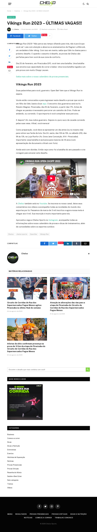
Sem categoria (12, 480)
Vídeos (9, 488)
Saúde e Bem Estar (14, 476)
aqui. (45, 103)
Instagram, (53, 220)
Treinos (10, 484)
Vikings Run (44, 234)
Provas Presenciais (14, 465)
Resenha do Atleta (14, 472)
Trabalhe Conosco (64, 518)
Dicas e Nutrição (13, 446)
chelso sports (22, 234)
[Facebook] (9, 50)
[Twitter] (9, 56)
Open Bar (33, 234)
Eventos (11, 17)
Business (10, 434)
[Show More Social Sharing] (49, 36)
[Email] (9, 70)
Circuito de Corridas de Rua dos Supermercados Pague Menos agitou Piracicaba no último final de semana (24, 305)
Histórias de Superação (16, 457)
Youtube (43, 203)
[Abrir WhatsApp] (91, 526)
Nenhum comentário (49, 29)
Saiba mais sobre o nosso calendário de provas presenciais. (42, 76)
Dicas (9, 442)
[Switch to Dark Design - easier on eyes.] (83, 4)
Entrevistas (11, 450)
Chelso (16, 29)
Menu (10, 514)
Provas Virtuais (13, 469)
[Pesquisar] (87, 4)
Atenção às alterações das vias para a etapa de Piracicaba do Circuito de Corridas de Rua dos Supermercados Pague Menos (67, 306)
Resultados (21, 514)
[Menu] (9, 4)
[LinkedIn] (9, 62)
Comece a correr (13, 438)
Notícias (10, 461)
